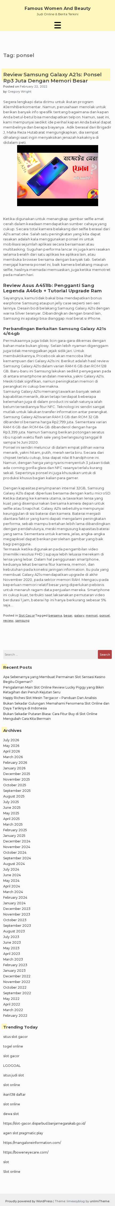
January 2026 (14, 768)
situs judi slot (13, 1075)
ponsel (104, 615)
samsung (22, 620)
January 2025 (14, 836)
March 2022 (13, 1010)
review (8, 620)
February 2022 (15, 1016)
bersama (55, 615)
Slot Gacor (27, 615)
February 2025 (15, 830)
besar (68, 615)
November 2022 (16, 982)
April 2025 (11, 819)
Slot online (11, 1172)
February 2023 (15, 965)
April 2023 (11, 954)
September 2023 (17, 926)
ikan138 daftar (14, 1094)
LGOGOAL (12, 1066)
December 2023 (16, 909)
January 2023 (14, 971)
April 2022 (11, 1004)
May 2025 (11, 813)
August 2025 (14, 796)
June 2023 (12, 942)
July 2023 (11, 937)
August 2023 (14, 931)
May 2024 (11, 881)
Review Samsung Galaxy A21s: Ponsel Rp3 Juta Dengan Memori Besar (52, 78)
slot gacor (11, 1056)
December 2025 (16, 774)
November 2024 (16, 847)
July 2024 (11, 869)
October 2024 (14, 852)
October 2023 (14, 920)
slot (6, 1162)
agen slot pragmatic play (23, 1133)
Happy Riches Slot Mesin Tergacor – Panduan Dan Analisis (50, 698)
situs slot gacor (15, 1037)
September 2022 (17, 993)
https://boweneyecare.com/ (25, 1152)
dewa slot (11, 1114)
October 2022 (14, 987)
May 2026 (11, 746)
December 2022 (16, 976)
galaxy (79, 615)
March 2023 (13, 959)
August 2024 (14, 864)
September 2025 (17, 791)
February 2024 (15, 897)
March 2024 (13, 892)
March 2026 (13, 757)
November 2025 (16, 779)
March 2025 (13, 824)
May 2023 (11, 948)
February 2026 (15, 763)
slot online (11, 1085)
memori (92, 615)
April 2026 (11, 751)
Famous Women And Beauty (58, 8)
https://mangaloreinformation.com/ (32, 1143)
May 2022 (11, 999)
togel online (13, 1046)
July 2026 (11, 740)
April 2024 (11, 886)
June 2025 (12, 808)
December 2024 (16, 841)
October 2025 (14, 785)
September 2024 (17, 858)
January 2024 (14, 903)
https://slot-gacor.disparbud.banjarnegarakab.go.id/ (44, 1123)
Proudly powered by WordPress (29, 1201)
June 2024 (12, 875)
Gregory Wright (20, 91)
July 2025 (11, 802)
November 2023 (16, 914)
